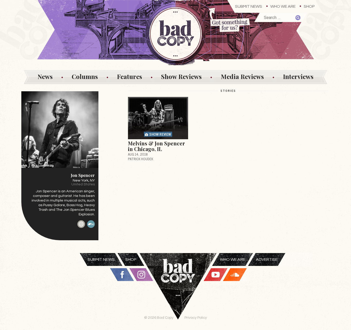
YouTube (215, 274)
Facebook (122, 274)
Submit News (248, 6)
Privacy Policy (195, 317)
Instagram (141, 274)
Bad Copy (178, 291)
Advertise (267, 259)
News (45, 76)
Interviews (298, 76)
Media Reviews (242, 76)
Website (81, 224)
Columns (85, 76)
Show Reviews (181, 76)
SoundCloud (235, 274)
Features (129, 76)
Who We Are (282, 6)
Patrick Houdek (140, 159)
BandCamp (91, 224)
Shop (309, 6)
